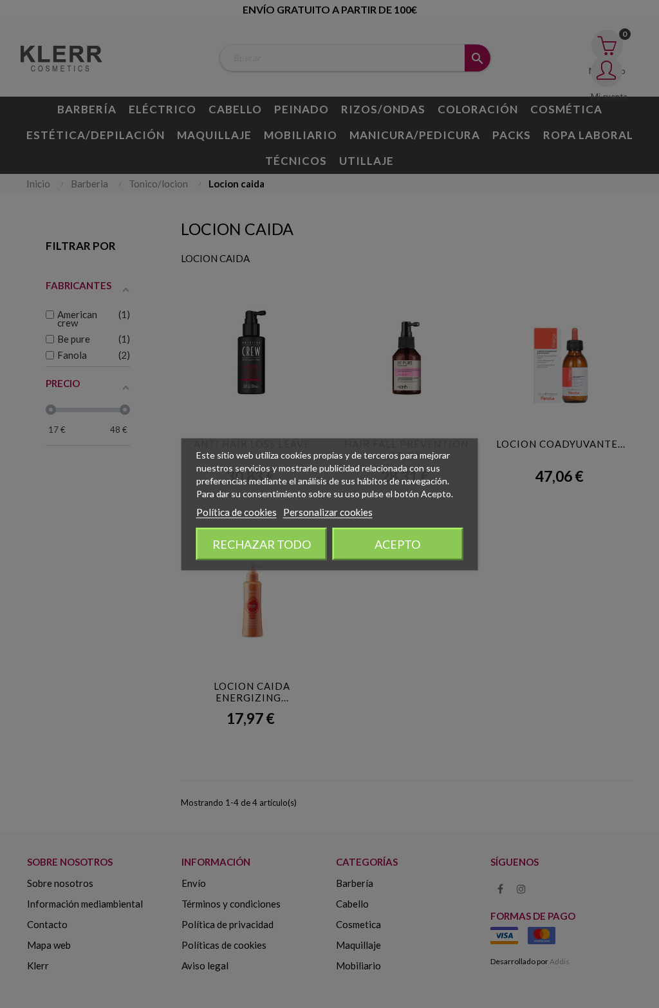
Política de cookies (236, 511)
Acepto (397, 544)
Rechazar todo (261, 544)
